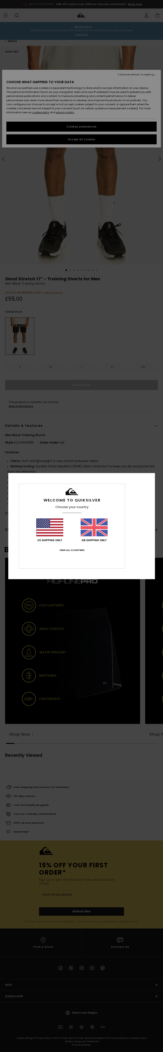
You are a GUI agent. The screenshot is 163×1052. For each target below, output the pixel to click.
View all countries (71, 550)
